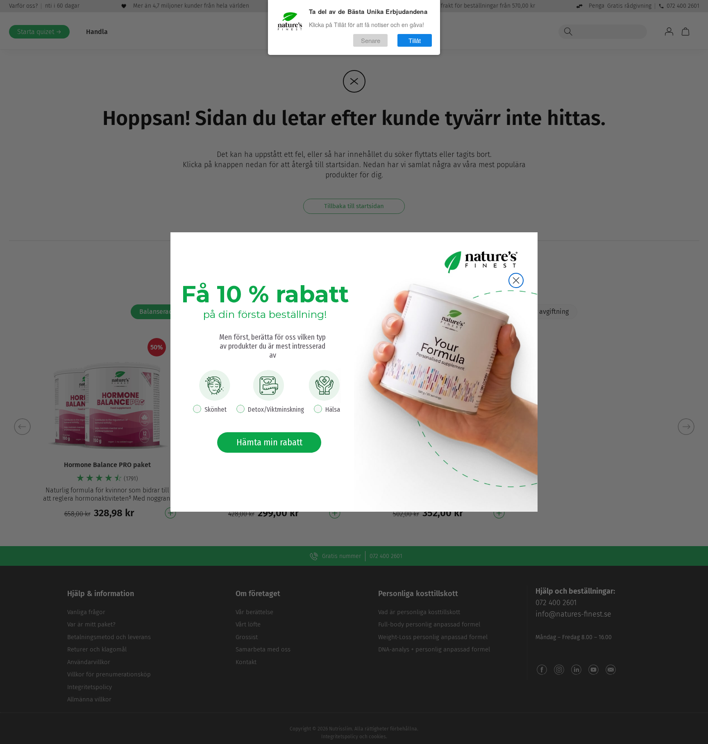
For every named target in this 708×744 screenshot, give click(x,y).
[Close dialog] (516, 280)
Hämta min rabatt (269, 442)
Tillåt (414, 40)
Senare (370, 40)
